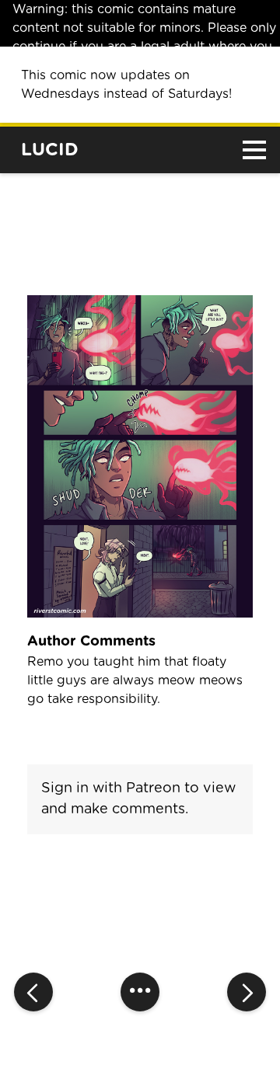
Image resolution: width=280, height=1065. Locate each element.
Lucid (50, 150)
